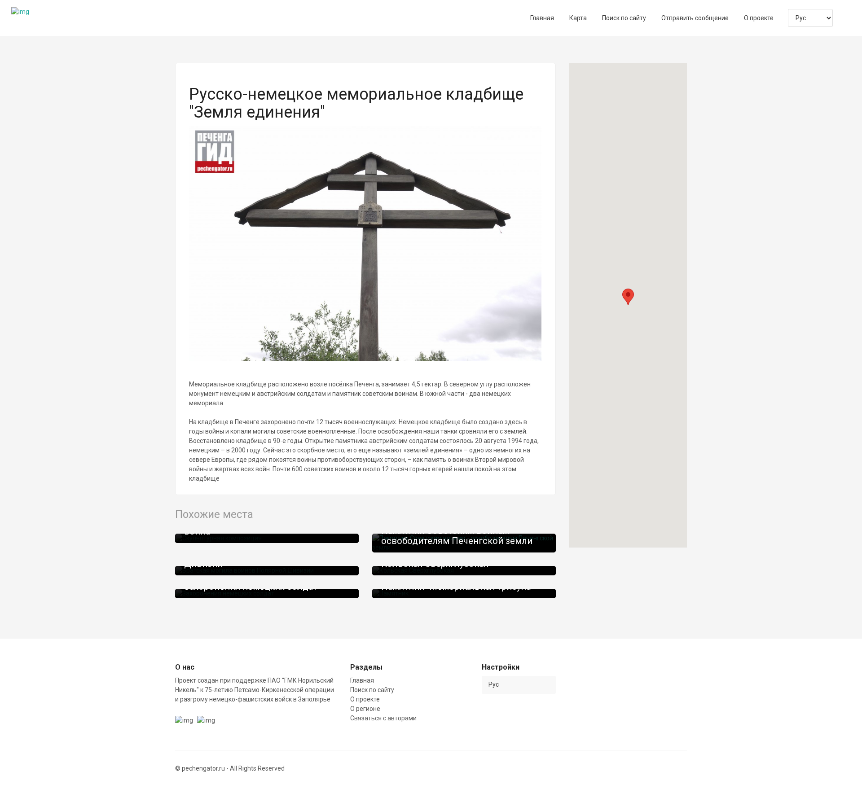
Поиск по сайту (372, 689)
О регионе (365, 708)
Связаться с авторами (383, 718)
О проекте (365, 699)
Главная (362, 680)
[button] (628, 297)
